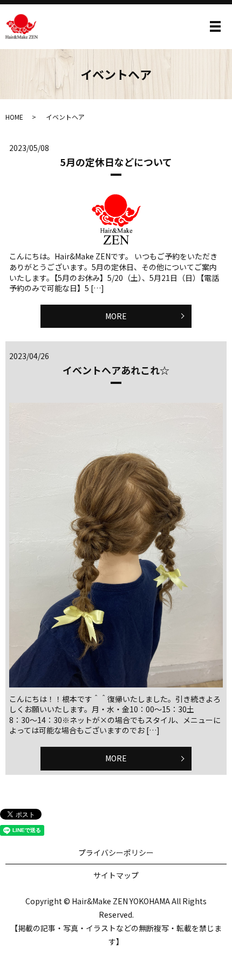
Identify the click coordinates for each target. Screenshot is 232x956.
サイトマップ (116, 875)
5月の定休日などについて (116, 162)
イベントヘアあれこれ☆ (116, 370)
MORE (116, 316)
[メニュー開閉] (215, 26)
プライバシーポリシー (116, 852)
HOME (14, 116)
